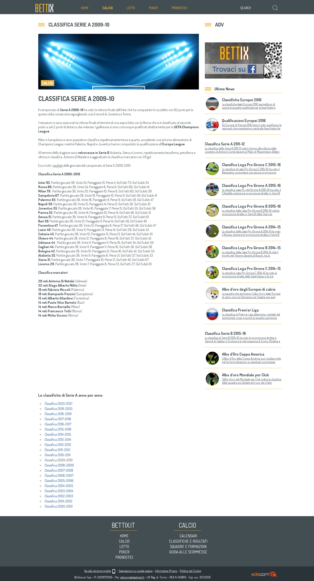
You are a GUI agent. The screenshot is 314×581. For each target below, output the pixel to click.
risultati (58, 165)
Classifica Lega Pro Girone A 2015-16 (251, 185)
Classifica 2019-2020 (58, 409)
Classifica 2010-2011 (57, 455)
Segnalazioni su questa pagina (136, 571)
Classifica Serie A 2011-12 (225, 144)
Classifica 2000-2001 (59, 506)
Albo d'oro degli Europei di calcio (249, 289)
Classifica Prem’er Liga (240, 310)
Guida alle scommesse (188, 552)
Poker (153, 8)
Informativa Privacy (166, 571)
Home (85, 8)
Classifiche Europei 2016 (241, 99)
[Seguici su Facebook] (243, 60)
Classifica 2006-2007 (59, 475)
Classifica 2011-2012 (57, 450)
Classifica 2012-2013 (58, 444)
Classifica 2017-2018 (58, 419)
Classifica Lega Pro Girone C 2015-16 (251, 164)
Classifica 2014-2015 (58, 434)
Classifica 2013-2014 (58, 439)
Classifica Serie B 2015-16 (225, 333)
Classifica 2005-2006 (59, 480)
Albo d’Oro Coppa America (243, 354)
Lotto (131, 8)
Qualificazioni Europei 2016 (244, 120)
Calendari (188, 535)
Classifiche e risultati (188, 541)
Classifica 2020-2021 (58, 403)
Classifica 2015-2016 (58, 429)
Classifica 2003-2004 (59, 491)
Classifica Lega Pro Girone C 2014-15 (251, 268)
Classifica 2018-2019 (58, 414)
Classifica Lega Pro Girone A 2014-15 (251, 227)
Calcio (108, 8)
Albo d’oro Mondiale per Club (245, 374)
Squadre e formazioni (188, 546)
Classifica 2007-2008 (59, 470)
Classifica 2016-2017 (58, 424)
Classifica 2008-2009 (59, 465)
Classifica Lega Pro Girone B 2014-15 (251, 247)
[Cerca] (276, 8)
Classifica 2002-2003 (59, 496)
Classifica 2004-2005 (59, 486)
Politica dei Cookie (190, 571)
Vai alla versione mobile (97, 571)
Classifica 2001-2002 (58, 501)
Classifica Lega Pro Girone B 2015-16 (251, 206)
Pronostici (179, 8)
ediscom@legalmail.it (132, 577)
